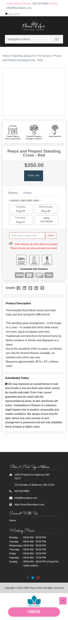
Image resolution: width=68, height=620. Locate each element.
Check (51, 235)
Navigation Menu (19, 39)
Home (6, 55)
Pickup (27, 192)
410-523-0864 (40, 3)
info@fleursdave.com (18, 7)
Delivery (13, 192)
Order (34, 612)
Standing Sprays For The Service (31, 55)
